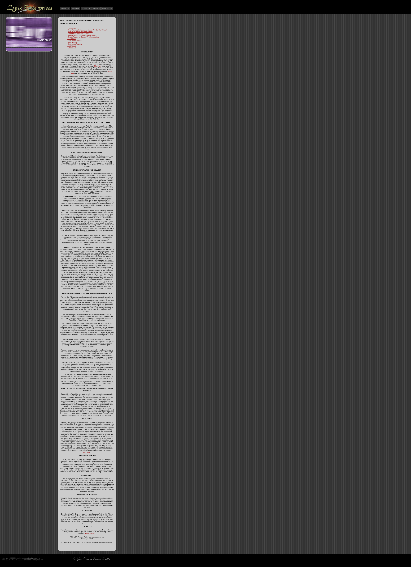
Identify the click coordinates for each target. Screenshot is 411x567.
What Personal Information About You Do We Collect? (87, 30)
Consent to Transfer (75, 44)
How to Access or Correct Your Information (83, 37)
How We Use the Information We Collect (82, 35)
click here (86, 452)
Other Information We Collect (78, 33)
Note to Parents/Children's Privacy (80, 32)
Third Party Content (75, 40)
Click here (97, 66)
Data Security (73, 42)
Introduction (72, 28)
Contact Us (72, 47)
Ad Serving (71, 39)
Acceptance (71, 46)
